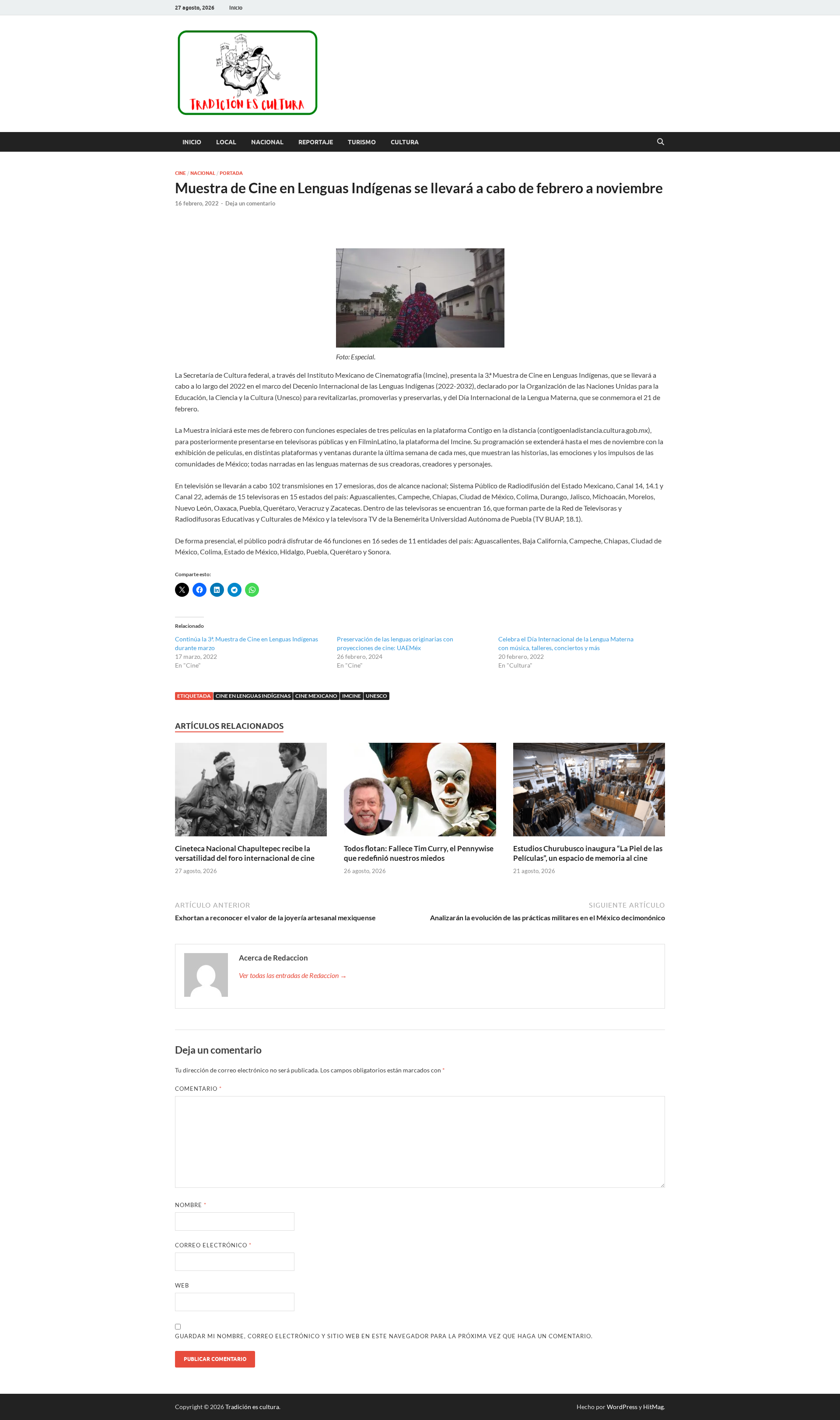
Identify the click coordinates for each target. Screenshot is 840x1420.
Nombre (190, 1204)
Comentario (198, 1088)
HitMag (653, 1406)
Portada (231, 173)
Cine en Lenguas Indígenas (253, 696)
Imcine (351, 696)
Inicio (235, 7)
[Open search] (660, 142)
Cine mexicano (316, 696)
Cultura (405, 142)
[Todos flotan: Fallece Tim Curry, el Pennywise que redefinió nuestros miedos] (420, 792)
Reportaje (315, 142)
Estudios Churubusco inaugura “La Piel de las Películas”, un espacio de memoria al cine (587, 853)
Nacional (267, 142)
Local (226, 142)
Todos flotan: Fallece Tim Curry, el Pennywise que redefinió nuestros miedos (419, 853)
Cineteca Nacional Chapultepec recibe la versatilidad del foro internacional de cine (245, 853)
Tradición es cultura (252, 1406)
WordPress (622, 1406)
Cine (180, 173)
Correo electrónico (213, 1245)
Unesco (376, 696)
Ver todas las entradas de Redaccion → (293, 975)
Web (182, 1285)
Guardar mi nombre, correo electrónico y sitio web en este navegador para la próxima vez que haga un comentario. (384, 1336)
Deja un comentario (250, 203)
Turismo (362, 142)
